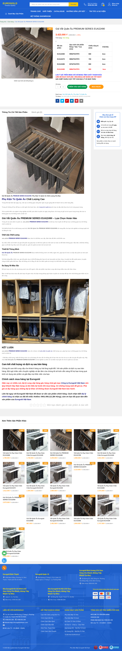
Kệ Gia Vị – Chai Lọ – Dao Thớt (74, 624)
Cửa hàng (11, 21)
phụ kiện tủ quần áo (46, 351)
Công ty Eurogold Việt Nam (73, 383)
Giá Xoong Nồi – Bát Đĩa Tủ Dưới (75, 628)
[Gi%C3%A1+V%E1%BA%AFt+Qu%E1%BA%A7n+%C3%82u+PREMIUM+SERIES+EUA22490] (62, 101)
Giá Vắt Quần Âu (68, 94)
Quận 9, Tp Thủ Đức (11, 597)
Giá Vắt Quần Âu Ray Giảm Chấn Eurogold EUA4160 (12, 552)
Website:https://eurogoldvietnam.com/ (16, 622)
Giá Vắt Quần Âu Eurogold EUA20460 (35, 520)
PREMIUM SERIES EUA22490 (22, 196)
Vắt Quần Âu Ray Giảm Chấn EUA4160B (107, 487)
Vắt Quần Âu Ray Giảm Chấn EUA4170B (83, 454)
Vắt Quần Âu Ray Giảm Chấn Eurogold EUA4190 (59, 487)
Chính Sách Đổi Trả (47, 618)
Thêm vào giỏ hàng (77, 87)
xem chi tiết (108, 127)
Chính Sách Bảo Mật (47, 624)
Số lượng (58, 84)
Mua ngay (96, 87)
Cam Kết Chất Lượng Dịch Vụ (50, 614)
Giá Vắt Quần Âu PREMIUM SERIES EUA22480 (59, 454)
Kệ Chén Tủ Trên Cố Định (73, 621)
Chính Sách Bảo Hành (48, 621)
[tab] (15, 113)
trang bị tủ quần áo (45, 207)
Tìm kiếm (73, 4)
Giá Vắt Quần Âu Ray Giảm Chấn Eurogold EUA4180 (106, 454)
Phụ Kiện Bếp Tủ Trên (71, 614)
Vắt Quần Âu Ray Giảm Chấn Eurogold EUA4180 (107, 520)
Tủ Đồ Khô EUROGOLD (72, 634)
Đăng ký (114, 5)
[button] (11, 450)
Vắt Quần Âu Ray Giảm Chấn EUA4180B (12, 454)
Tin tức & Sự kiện (97, 11)
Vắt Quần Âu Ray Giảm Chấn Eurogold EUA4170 (12, 487)
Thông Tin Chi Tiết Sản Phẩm (14, 112)
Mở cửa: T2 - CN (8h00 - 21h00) (14, 628)
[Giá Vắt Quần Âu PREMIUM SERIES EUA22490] (57, 101)
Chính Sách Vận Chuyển (48, 631)
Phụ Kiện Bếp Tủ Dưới (72, 618)
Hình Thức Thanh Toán (48, 628)
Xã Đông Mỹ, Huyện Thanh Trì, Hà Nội (62, 597)
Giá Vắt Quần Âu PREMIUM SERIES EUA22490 (75, 96)
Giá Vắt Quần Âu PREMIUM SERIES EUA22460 (12, 498)
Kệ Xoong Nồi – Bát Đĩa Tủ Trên (75, 631)
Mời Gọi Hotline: (93, 3)
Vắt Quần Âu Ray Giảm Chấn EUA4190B (83, 520)
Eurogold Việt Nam (23, 399)
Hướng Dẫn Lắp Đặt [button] (75, 11)
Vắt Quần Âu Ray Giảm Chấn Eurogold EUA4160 (59, 520)
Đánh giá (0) (37, 112)
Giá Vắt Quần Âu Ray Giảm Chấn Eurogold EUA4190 (35, 454)
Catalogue (59, 11)
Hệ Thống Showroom (40, 16)
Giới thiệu (47, 11)
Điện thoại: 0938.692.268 (89, 583)
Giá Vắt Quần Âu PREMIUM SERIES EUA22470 (83, 466)
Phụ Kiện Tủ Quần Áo (80, 94)
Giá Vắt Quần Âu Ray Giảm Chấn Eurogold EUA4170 (35, 487)
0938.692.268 (9, 619)
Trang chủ (35, 11)
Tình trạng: (59, 38)
